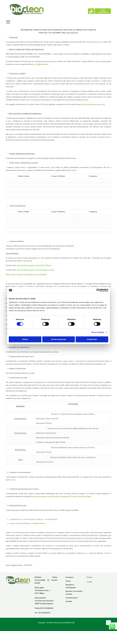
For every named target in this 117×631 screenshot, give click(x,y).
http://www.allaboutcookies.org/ (93, 104)
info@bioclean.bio (42, 64)
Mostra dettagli (98, 332)
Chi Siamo (69, 577)
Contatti (69, 601)
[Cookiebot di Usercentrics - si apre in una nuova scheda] (98, 290)
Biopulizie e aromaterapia (71, 586)
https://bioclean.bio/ (93, 42)
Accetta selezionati (58, 339)
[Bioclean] (27, 9)
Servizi (68, 581)
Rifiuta (25, 339)
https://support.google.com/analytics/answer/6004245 (26, 275)
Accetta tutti (92, 339)
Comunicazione (71, 598)
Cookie (89, 582)
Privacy (89, 577)
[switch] (45, 324)
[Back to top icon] (108, 622)
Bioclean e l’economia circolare (74, 592)
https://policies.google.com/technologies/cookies (35, 270)
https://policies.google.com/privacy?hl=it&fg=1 (34, 265)
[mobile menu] (8, 22)
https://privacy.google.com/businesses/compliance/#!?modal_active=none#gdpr (60, 496)
